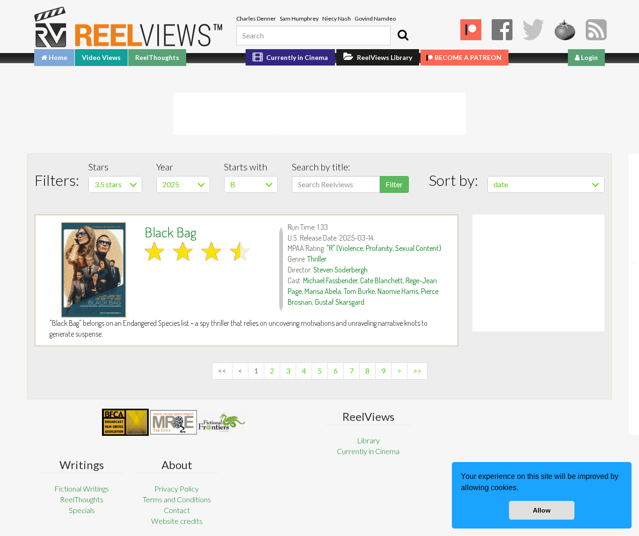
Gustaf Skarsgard (339, 302)
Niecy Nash (336, 18)
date (501, 184)
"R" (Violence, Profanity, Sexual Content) (384, 248)
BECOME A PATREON (468, 57)
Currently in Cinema (296, 57)
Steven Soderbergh (340, 269)
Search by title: (321, 166)
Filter (394, 184)
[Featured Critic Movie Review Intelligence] (125, 422)
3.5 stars (108, 184)
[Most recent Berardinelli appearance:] (221, 422)
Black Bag (170, 232)
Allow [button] (542, 510)
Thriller (317, 259)
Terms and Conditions (177, 499)
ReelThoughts (157, 57)
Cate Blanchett (381, 280)
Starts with (245, 166)
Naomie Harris (398, 291)
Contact (177, 510)
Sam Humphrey (299, 18)
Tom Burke (359, 291)
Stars (98, 166)
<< (222, 370)
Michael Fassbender (330, 280)
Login (589, 57)
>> (417, 370)
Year (164, 166)
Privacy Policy (176, 488)
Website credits (177, 520)
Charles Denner (256, 18)
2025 (170, 184)
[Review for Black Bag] (94, 270)
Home (57, 57)
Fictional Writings (81, 488)
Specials (82, 510)
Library (368, 440)
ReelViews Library (384, 57)
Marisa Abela (323, 291)
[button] (521, 488)
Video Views (101, 57)
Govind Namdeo (375, 18)
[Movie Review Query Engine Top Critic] (173, 422)
